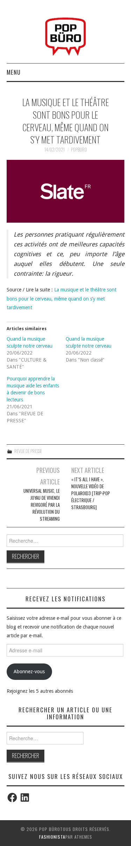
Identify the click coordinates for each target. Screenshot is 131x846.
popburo (79, 149)
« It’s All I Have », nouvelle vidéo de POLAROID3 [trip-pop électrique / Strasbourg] (90, 493)
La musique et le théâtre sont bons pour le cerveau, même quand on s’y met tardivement (61, 298)
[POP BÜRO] (65, 34)
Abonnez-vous (29, 671)
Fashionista (52, 836)
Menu (14, 72)
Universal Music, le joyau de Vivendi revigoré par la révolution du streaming (41, 505)
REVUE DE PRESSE (28, 451)
